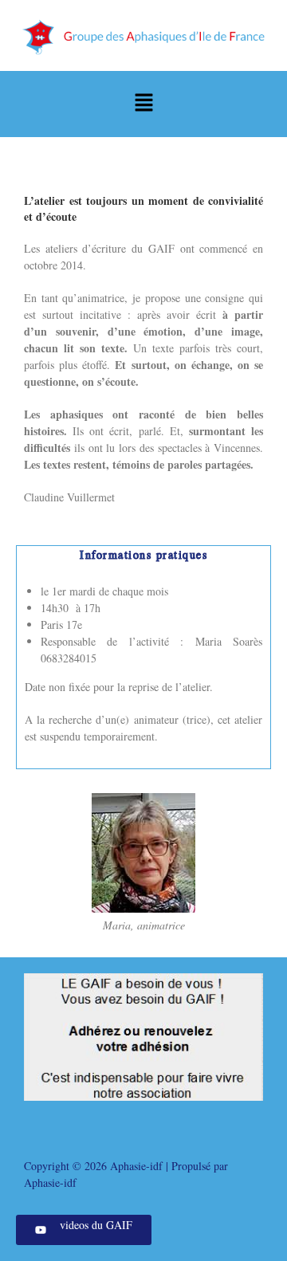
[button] (143, 104)
